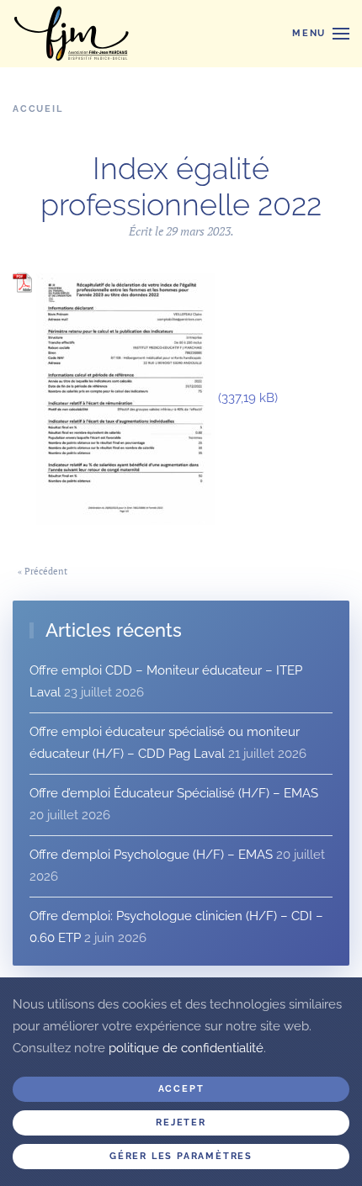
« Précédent (42, 571)
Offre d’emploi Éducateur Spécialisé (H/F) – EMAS (173, 793)
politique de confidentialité (186, 1048)
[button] (320, 33)
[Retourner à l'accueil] (71, 33)
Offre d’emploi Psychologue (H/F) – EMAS (151, 854)
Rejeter (181, 1122)
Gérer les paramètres (181, 1156)
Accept (181, 1088)
